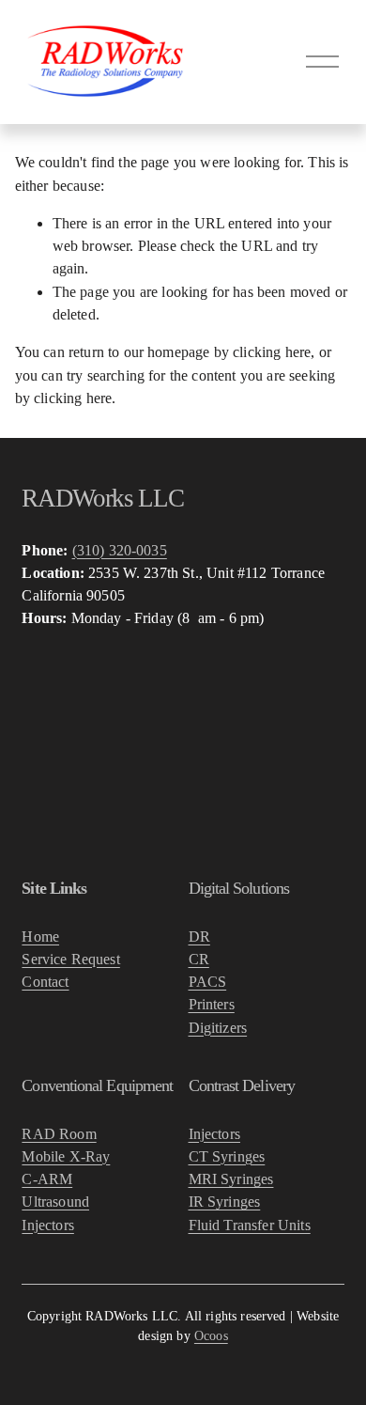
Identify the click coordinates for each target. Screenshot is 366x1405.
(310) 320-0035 (119, 550)
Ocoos (211, 1336)
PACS (208, 982)
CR (199, 959)
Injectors (47, 1225)
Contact (45, 982)
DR (199, 936)
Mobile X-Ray (66, 1156)
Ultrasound (55, 1202)
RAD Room (59, 1134)
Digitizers (218, 1028)
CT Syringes (227, 1156)
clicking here (272, 352)
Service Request (70, 959)
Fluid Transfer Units (250, 1225)
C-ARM (47, 1179)
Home (40, 936)
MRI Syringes (231, 1179)
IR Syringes (225, 1202)
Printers (212, 1004)
